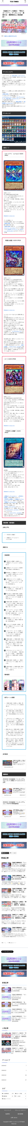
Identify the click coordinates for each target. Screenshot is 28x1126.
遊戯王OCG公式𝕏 (13, 36)
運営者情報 (20, 1114)
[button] (25, 569)
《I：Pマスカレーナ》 (17, 331)
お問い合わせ (14, 1117)
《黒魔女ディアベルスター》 (10, 496)
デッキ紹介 (13, 853)
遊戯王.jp (6, 36)
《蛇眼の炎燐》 (7, 223)
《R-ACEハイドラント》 (12, 229)
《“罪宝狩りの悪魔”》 (9, 499)
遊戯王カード (6, 853)
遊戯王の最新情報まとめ (14, 4)
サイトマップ (7, 1110)
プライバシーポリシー (20, 1110)
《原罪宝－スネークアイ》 (10, 506)
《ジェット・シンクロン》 (10, 228)
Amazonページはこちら (9, 215)
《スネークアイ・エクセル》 (15, 346)
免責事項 (7, 1114)
